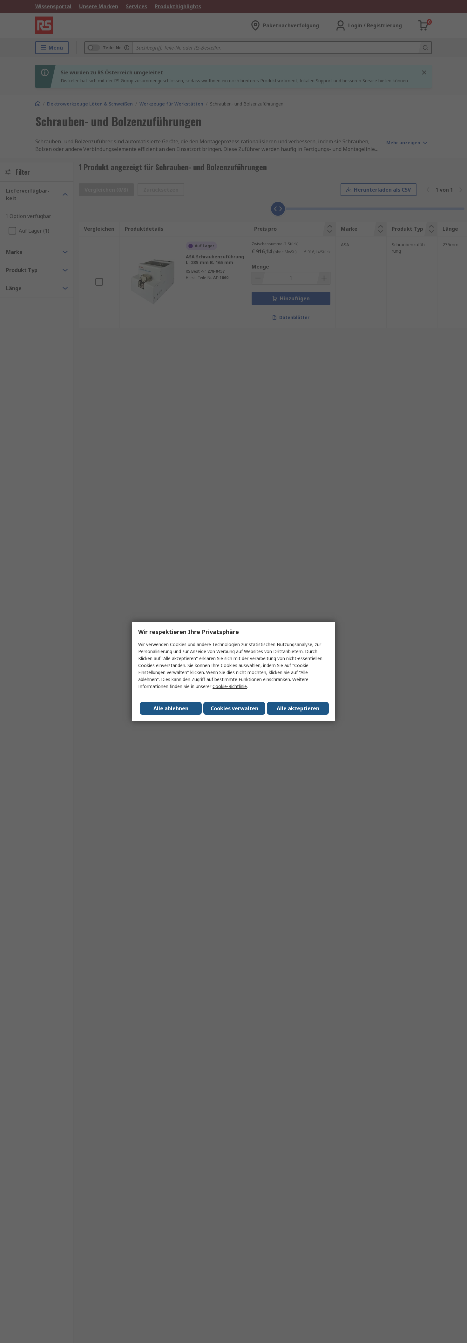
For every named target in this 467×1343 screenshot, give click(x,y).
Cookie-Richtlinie (230, 686)
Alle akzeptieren (298, 708)
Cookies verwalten (234, 708)
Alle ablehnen (170, 708)
